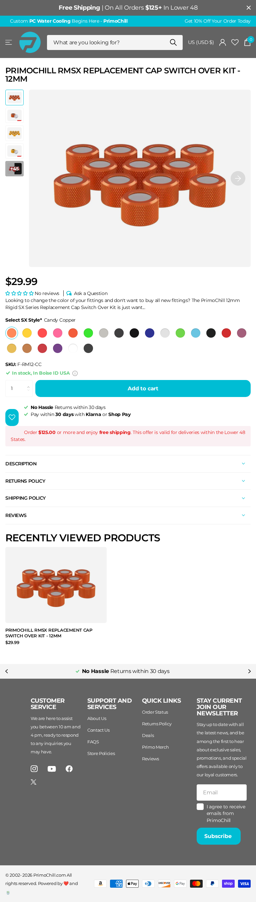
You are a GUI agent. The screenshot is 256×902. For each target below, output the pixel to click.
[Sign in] (222, 42)
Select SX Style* (40, 320)
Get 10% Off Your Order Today (218, 21)
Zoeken (173, 42)
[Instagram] (34, 768)
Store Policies (101, 753)
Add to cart (143, 388)
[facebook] (69, 768)
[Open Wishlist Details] (235, 42)
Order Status (155, 712)
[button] (238, 178)
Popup (75, 373)
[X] (33, 782)
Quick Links (161, 700)
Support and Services (109, 704)
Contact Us (98, 730)
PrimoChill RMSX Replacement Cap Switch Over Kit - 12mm (48, 632)
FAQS (93, 741)
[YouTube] (52, 769)
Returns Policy (157, 723)
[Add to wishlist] (12, 417)
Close (248, 8)
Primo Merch (155, 747)
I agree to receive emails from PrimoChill (226, 813)
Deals (148, 735)
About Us (96, 718)
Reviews (150, 758)
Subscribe (218, 836)
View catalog (9, 42)
